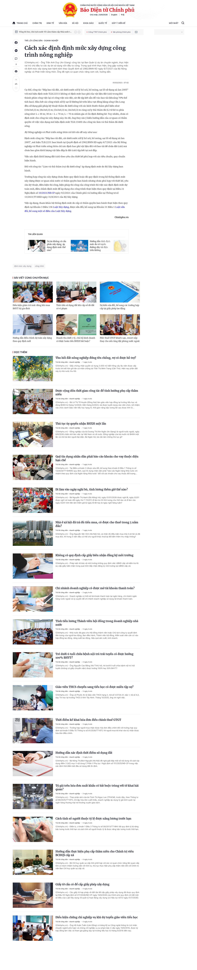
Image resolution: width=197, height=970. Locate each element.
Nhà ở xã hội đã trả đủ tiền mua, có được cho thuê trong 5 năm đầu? (96, 524)
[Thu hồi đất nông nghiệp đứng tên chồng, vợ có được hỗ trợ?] (33, 368)
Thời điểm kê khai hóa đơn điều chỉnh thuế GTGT (88, 719)
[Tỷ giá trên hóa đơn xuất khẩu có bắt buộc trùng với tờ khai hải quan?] (33, 796)
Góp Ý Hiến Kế (118, 23)
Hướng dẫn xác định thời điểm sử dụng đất (83, 752)
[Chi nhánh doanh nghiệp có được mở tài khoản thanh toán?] (33, 599)
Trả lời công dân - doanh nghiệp (41, 40)
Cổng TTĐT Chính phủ (97, 32)
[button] (75, 32)
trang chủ (22, 23)
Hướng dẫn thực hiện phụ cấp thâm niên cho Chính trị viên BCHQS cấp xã (94, 853)
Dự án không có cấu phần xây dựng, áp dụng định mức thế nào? (56, 245)
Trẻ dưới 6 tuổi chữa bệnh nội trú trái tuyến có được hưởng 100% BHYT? (94, 655)
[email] (136, 32)
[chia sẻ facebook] (16, 42)
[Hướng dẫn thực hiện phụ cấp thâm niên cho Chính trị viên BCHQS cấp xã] (33, 862)
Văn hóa (63, 23)
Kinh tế (50, 23)
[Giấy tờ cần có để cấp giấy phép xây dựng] (33, 895)
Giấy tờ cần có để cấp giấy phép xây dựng (82, 884)
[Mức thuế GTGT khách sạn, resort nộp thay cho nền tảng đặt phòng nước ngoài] (120, 324)
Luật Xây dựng (61, 206)
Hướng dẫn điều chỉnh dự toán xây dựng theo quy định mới (32, 339)
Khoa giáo (88, 23)
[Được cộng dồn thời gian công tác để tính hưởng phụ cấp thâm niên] (33, 401)
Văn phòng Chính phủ (122, 32)
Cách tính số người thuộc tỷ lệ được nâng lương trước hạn (93, 818)
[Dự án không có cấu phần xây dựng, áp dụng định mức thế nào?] (36, 245)
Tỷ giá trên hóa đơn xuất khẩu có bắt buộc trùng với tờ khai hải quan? (97, 787)
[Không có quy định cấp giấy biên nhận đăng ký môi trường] (33, 566)
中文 (122, 15)
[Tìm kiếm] (182, 23)
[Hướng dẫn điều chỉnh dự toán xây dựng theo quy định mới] (33, 324)
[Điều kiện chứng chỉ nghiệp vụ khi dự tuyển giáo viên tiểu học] (33, 928)
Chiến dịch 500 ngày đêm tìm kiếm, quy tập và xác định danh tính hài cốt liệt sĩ (45, 32)
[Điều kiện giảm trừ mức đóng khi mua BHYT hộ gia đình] (33, 292)
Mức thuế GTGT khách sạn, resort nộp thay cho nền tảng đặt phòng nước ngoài (120, 339)
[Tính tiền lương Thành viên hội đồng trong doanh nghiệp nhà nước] (33, 632)
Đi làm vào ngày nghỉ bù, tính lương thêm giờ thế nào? (91, 489)
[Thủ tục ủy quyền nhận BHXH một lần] (33, 434)
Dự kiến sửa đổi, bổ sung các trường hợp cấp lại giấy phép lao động (119, 307)
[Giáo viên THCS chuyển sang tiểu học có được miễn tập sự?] (33, 697)
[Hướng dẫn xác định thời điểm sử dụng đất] (33, 763)
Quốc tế (102, 23)
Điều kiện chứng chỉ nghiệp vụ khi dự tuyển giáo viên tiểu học (96, 917)
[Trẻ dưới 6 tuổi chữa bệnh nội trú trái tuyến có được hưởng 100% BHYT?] (33, 664)
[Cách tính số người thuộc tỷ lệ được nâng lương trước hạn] (33, 829)
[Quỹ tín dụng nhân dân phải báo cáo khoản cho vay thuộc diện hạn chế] (33, 467)
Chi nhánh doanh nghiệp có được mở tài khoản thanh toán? (95, 588)
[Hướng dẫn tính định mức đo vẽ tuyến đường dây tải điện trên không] (79, 245)
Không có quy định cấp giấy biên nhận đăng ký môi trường (94, 555)
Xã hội (75, 23)
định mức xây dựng (22, 266)
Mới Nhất (173, 23)
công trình (39, 266)
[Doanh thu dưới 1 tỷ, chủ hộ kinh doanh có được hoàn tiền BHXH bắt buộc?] (76, 324)
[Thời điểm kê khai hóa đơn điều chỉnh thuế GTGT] (33, 730)
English (114, 15)
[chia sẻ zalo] (16, 50)
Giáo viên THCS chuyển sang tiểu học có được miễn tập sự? (94, 687)
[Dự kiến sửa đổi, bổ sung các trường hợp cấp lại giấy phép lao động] (120, 292)
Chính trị (37, 23)
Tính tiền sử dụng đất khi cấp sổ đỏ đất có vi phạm (75, 307)
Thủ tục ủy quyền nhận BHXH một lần (80, 423)
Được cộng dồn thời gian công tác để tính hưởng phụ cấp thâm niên (96, 392)
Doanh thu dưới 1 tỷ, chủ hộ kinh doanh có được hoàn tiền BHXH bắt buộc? (75, 339)
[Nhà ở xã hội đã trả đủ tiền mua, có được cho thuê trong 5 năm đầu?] (33, 533)
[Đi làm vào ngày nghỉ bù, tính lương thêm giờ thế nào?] (33, 500)
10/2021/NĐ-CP (47, 192)
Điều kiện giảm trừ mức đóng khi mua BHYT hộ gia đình (31, 307)
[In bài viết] (16, 71)
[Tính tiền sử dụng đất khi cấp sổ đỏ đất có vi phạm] (76, 292)
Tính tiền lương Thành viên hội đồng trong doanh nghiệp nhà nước (96, 622)
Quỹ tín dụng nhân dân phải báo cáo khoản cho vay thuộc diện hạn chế (96, 458)
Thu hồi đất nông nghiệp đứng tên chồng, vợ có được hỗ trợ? (95, 357)
